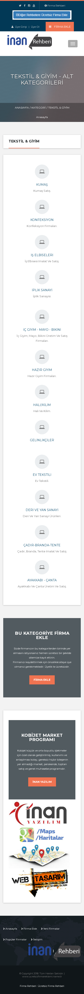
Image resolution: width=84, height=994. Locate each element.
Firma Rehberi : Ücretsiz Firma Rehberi (42, 986)
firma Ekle (42, 679)
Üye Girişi (21, 26)
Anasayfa (22, 107)
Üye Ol (35, 26)
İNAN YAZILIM (42, 781)
